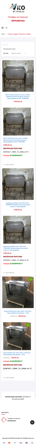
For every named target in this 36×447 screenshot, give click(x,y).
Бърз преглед (18, 90)
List (7, 44)
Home (3, 34)
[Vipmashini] (18, 8)
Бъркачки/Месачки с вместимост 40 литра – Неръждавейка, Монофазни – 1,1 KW (18, 312)
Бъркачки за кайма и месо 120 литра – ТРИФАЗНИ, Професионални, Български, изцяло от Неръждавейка (18, 204)
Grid (4, 44)
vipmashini (26, 397)
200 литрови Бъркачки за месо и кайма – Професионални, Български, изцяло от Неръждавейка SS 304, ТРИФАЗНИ (18, 96)
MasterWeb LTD (17, 438)
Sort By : (6, 53)
